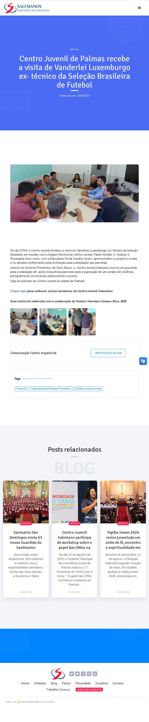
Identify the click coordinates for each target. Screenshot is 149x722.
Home (25, 683)
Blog (54, 683)
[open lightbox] (23, 321)
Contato (118, 683)
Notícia (74, 49)
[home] (28, 8)
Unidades (40, 683)
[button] (139, 8)
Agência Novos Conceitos (40, 701)
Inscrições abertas (89, 690)
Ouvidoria (101, 683)
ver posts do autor (108, 353)
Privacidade (83, 683)
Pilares (66, 683)
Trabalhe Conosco (58, 689)
